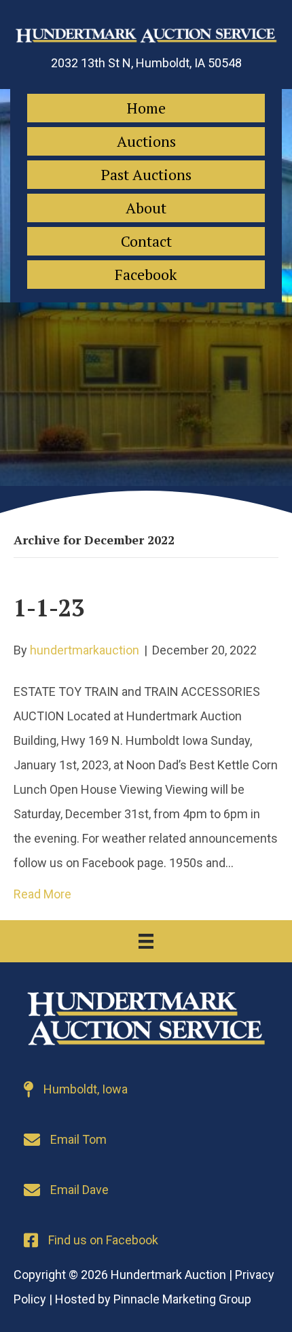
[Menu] (146, 941)
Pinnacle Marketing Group (182, 1299)
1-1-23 (49, 608)
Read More (42, 894)
